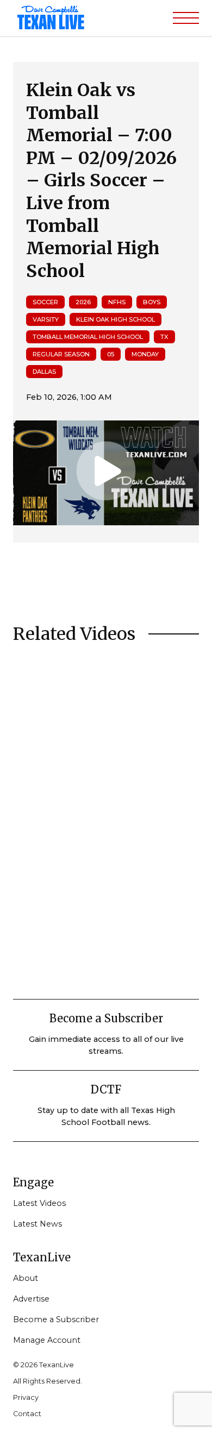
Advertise (31, 1299)
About (25, 1278)
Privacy (26, 1397)
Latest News (37, 1224)
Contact (27, 1414)
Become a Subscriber (56, 1319)
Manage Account (46, 1340)
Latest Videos (39, 1203)
